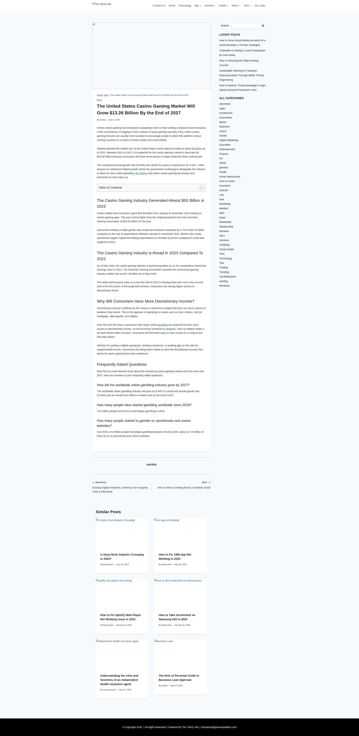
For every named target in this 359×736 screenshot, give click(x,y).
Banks (222, 122)
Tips (221, 263)
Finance (223, 154)
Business (224, 126)
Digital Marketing (228, 140)
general (223, 167)
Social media (226, 249)
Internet (223, 190)
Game (222, 163)
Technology (185, 5)
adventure (225, 103)
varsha (103, 120)
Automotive (225, 117)
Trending (224, 272)
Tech (222, 253)
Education (225, 144)
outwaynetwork (109, 690)
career (222, 131)
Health (223, 172)
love (221, 199)
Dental (223, 135)
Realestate (225, 222)
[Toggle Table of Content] (200, 187)
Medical (223, 208)
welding (223, 281)
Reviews (224, 231)
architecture (226, 113)
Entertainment (227, 149)
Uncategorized (227, 276)
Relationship (226, 226)
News (222, 217)
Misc (99, 100)
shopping (224, 244)
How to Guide (227, 181)
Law (221, 194)
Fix (221, 158)
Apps (222, 108)
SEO (222, 235)
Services (224, 240)
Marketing (224, 203)
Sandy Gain (108, 564)
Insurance (224, 185)
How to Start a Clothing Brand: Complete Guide (183, 485)
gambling (162, 324)
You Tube (260, 5)
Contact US (159, 5)
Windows (224, 285)
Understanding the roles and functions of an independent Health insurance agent (119, 680)
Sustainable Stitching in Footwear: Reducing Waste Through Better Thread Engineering (241, 75)
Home (172, 5)
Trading (223, 267)
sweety (164, 685)
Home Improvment (229, 176)
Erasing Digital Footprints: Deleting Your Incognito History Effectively (120, 487)
